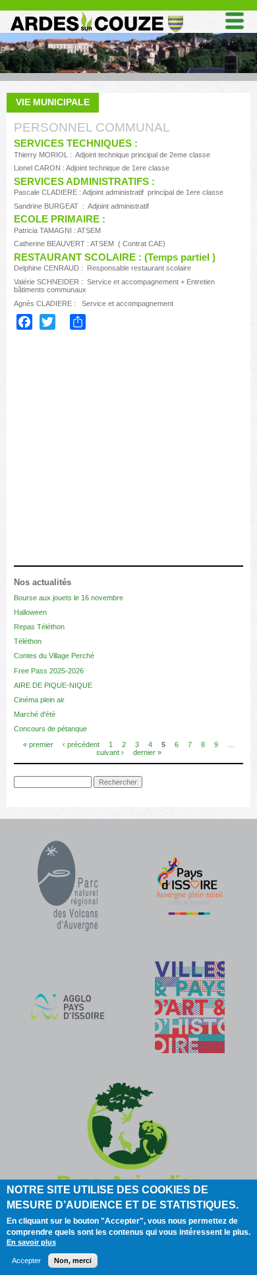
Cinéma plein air (39, 700)
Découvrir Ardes (63, 547)
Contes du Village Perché (54, 656)
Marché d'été (34, 714)
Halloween (30, 612)
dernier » (147, 752)
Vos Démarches (60, 510)
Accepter (26, 1260)
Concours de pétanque (50, 729)
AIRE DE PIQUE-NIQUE (53, 685)
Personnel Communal (83, 401)
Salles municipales (78, 455)
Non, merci (73, 1260)
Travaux (51, 473)
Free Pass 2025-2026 (49, 671)
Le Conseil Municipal (80, 383)
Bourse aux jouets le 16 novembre (68, 598)
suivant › (110, 752)
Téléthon (28, 641)
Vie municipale (53, 102)
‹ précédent (81, 744)
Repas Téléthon (39, 627)
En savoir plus (31, 1242)
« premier (38, 744)
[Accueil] (96, 14)
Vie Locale (48, 491)
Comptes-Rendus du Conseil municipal (123, 419)
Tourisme (45, 529)
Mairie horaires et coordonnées (111, 437)
